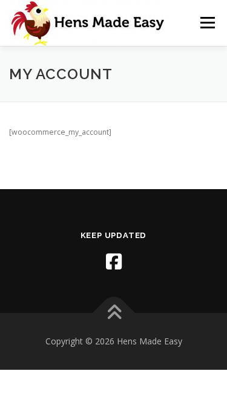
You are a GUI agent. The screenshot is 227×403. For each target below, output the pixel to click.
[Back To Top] (113, 312)
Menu (207, 23)
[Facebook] (114, 262)
